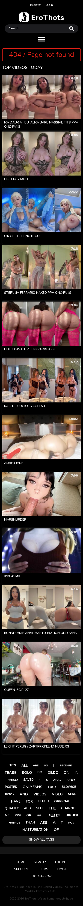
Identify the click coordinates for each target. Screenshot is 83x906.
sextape (65, 765)
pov (71, 822)
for (29, 801)
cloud (43, 801)
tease (10, 772)
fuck (52, 787)
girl (40, 815)
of (56, 829)
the (52, 808)
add (27, 808)
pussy (54, 815)
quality (12, 808)
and (24, 794)
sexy (70, 780)
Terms (43, 869)
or (28, 815)
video (57, 794)
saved (28, 780)
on (66, 772)
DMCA (62, 869)
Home (20, 862)
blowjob (69, 787)
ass (43, 822)
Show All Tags (41, 840)
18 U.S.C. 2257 (41, 876)
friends (14, 822)
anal (57, 780)
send (72, 794)
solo (27, 772)
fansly (13, 780)
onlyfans (32, 786)
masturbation (35, 829)
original (62, 801)
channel (69, 808)
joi (46, 765)
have (16, 801)
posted (11, 787)
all (24, 765)
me (7, 815)
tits (12, 765)
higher (71, 815)
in (76, 772)
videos (40, 794)
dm (39, 772)
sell (39, 808)
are (36, 765)
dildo (53, 772)
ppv (18, 815)
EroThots (47, 17)
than (30, 822)
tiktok (9, 794)
